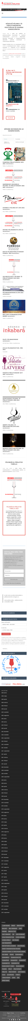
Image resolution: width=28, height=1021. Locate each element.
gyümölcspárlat (6, 940)
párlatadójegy (17, 969)
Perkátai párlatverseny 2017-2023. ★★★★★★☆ (13, 373)
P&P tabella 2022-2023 (10, 512)
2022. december (5, 731)
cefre (20, 928)
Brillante (4, 928)
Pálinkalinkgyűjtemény (21, 1018)
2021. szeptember (5, 751)
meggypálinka (21, 945)
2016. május (4, 886)
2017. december (5, 857)
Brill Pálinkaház (13, 928)
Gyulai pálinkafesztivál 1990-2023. (13, 348)
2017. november (5, 860)
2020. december (5, 767)
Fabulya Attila (12, 931)
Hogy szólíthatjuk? (5, 622)
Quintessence (21, 971)
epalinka (4, 931)
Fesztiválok (17, 139)
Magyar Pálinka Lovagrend (9, 945)
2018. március (4, 847)
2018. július (3, 835)
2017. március (4, 880)
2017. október (4, 864)
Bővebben (14, 529)
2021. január (4, 763)
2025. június (4, 721)
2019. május (4, 822)
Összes (5, 139)
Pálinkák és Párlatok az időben (13, 1016)
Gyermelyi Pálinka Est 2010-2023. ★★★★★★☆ (14, 208)
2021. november (5, 744)
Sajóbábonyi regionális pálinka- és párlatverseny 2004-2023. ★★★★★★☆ (14, 185)
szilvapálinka (10, 974)
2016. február (4, 896)
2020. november (5, 770)
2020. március (4, 789)
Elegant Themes (10, 1013)
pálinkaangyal (19, 954)
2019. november (5, 802)
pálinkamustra (15, 963)
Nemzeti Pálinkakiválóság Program (11, 948)
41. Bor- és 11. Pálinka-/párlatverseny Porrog (14, 72)
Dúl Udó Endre (6, 343)
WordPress (22, 1013)
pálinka (12, 954)
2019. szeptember (5, 809)
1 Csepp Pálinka (6, 925)
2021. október (4, 747)
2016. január (4, 899)
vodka (13, 977)
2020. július (3, 780)
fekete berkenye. (6, 934)
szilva (3, 974)
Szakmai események (19, 142)
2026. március (4, 702)
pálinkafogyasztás (16, 957)
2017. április (4, 877)
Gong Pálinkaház (20, 934)
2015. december (5, 902)
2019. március (4, 828)
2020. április (4, 786)
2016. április (4, 889)
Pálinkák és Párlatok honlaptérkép (9, 1018)
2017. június (4, 870)
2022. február (4, 741)
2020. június (4, 783)
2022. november (5, 734)
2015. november (5, 906)
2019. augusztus (5, 812)
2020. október (4, 773)
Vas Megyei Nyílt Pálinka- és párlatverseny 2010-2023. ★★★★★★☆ (12, 278)
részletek (10, 118)
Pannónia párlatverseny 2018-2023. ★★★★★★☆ (13, 163)
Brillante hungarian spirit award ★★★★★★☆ (12, 315)
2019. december (5, 799)
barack (13, 925)
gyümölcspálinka (20, 937)
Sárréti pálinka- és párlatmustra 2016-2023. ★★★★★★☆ (11, 426)
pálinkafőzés (14, 960)
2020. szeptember (5, 776)
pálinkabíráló (5, 957)
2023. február (4, 725)
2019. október (4, 805)
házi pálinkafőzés (6, 943)
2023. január (4, 728)
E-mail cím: (4, 627)
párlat (10, 969)
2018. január (4, 854)
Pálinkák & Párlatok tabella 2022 (14, 507)
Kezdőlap (5, 1015)
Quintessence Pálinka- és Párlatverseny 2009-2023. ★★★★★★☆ (11, 400)
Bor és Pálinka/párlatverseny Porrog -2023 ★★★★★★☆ (13, 252)
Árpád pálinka (5, 980)
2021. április (4, 754)
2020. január (4, 796)
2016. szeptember (5, 883)
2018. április (4, 844)
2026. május (4, 696)
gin (13, 934)
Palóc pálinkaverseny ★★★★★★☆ (10, 340)
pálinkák (4, 969)
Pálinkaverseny (20, 966)
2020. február (4, 793)
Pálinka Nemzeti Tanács (8, 966)
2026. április (4, 699)
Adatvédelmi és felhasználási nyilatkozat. (16, 1015)
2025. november (5, 712)
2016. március (4, 893)
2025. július (3, 718)
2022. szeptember (5, 738)
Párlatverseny (12, 971)
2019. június (4, 818)
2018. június (4, 838)
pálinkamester (6, 963)
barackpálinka (20, 925)
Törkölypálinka (6, 977)
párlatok (4, 971)
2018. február (4, 851)
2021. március (4, 757)
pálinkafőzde (5, 960)
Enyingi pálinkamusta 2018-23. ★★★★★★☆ (13, 230)
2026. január (4, 709)
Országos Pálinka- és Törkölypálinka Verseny (13, 951)
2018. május (4, 841)
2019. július (3, 815)
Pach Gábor (5, 954)
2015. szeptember (5, 912)
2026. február (4, 705)
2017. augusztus (5, 867)
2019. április (4, 825)
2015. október (4, 909)
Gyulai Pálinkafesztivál (8, 937)
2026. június (4, 692)
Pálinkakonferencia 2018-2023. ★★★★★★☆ (13, 293)
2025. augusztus (5, 715)
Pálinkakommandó (12, 511)
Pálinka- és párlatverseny (7, 142)
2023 (4, 211)
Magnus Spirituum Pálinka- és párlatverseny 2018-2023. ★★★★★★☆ (13, 450)
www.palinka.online (9, 600)
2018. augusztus (5, 831)
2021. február (4, 760)
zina (18, 977)
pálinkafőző (22, 960)
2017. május (4, 873)
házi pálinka (15, 940)
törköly (18, 974)
